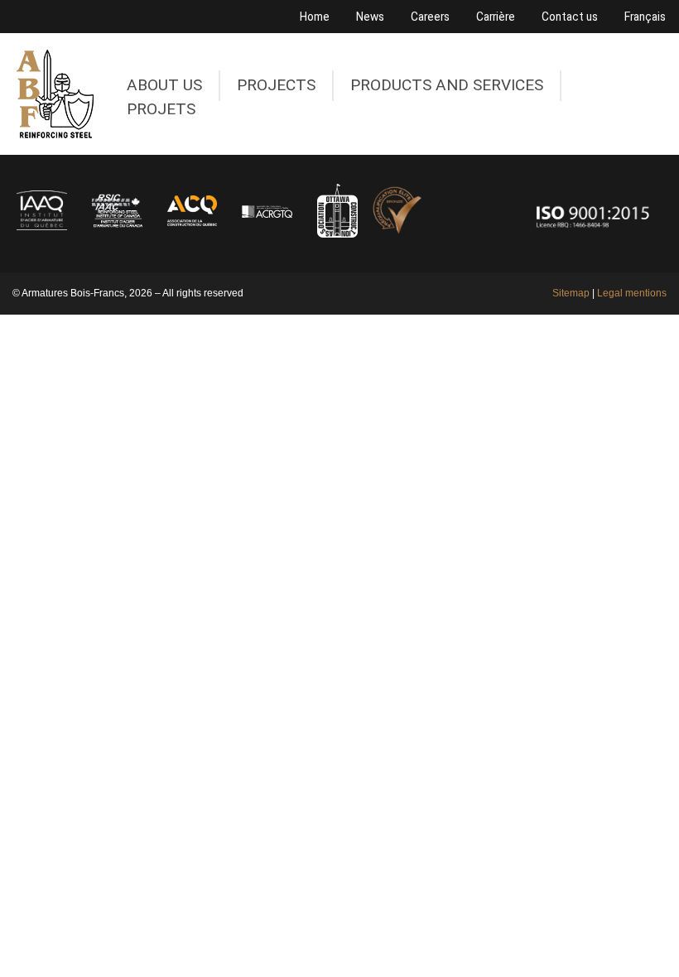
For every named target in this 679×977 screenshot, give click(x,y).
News (370, 16)
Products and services (446, 84)
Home (315, 16)
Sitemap (571, 293)
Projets (161, 109)
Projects (276, 84)
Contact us (570, 16)
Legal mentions (632, 293)
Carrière (495, 16)
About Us (164, 84)
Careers (430, 16)
